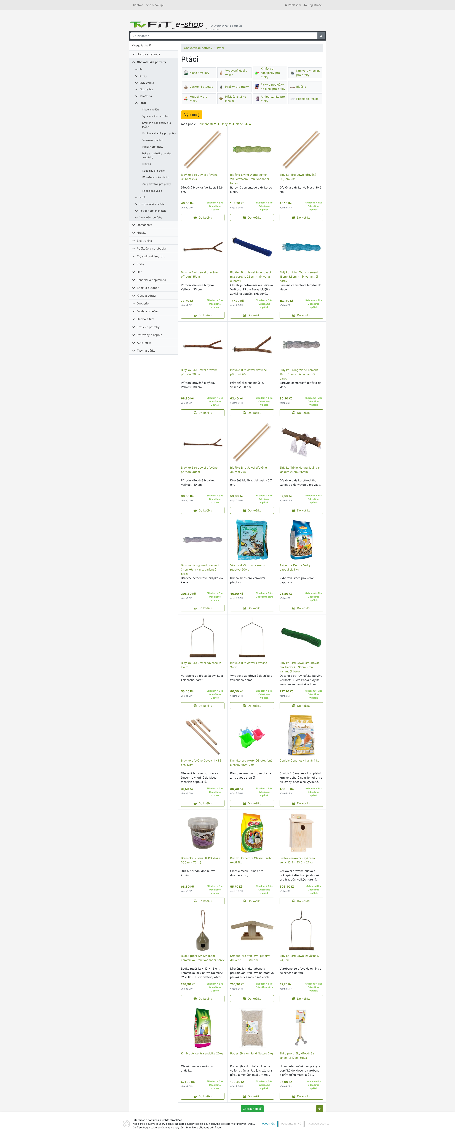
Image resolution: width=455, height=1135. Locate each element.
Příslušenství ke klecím (155, 177)
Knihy (140, 264)
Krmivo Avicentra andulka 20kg (202, 1053)
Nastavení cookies (318, 1123)
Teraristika (146, 95)
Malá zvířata (147, 82)
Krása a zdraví (146, 295)
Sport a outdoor (148, 288)
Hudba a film (145, 319)
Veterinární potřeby (151, 217)
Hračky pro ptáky (152, 146)
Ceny (224, 124)
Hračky (141, 232)
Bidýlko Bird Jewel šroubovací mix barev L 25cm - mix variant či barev (251, 277)
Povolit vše (268, 1123)
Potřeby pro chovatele (153, 210)
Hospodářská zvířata (152, 204)
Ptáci (143, 102)
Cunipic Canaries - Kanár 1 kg (299, 760)
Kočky (143, 76)
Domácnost (144, 225)
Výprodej (191, 115)
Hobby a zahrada (148, 54)
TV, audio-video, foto (151, 256)
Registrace (314, 5)
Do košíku (204, 217)
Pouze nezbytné (291, 1123)
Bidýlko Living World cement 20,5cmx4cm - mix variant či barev (249, 179)
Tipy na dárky (146, 350)
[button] (319, 1108)
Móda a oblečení (148, 311)
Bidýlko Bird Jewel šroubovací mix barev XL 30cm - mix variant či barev (300, 667)
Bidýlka (146, 163)
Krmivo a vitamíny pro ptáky (159, 133)
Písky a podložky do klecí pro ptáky (157, 155)
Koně (142, 197)
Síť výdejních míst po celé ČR (226, 27)
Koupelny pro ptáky (153, 170)
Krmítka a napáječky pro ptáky (156, 124)
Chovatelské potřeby (151, 62)
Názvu (240, 124)
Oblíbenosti (205, 124)
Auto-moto (144, 342)
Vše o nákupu (155, 5)
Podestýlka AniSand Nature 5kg (251, 1053)
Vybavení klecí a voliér (155, 116)
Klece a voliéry (150, 109)
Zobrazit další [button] (252, 1108)
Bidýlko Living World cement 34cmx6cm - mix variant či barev (200, 569)
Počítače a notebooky (152, 248)
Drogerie (143, 303)
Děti (139, 272)
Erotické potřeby (148, 327)
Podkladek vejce (152, 190)
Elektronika (144, 240)
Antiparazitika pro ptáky (156, 183)
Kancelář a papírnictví (151, 280)
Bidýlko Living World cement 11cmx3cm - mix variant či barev (299, 374)
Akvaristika (146, 89)
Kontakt (138, 5)
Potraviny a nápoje (149, 335)
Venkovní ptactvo (152, 140)
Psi (141, 69)
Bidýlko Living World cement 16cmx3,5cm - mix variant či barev (299, 277)
